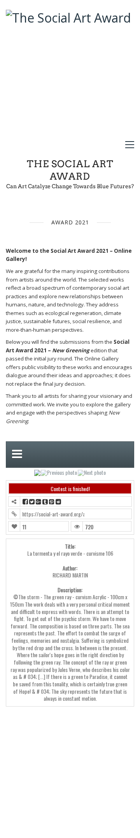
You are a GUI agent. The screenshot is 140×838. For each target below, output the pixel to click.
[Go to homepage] (68, 70)
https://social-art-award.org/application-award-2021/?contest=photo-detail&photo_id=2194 (53, 514)
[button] (129, 144)
